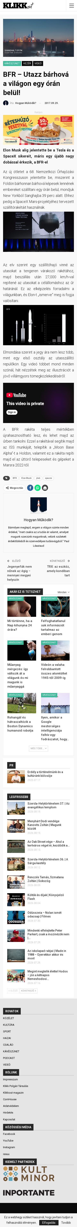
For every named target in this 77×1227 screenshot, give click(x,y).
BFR (15, 478)
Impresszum (10, 1079)
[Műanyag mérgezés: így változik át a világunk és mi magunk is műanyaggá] (21, 650)
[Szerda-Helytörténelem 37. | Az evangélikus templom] (16, 808)
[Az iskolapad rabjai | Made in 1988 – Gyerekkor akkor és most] (16, 955)
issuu (6, 1154)
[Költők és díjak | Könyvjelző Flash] (16, 899)
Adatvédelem (11, 1105)
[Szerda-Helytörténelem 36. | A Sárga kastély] (16, 864)
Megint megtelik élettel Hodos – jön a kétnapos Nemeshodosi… (48, 975)
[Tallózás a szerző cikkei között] (38, 505)
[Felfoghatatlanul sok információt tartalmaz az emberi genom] (55, 606)
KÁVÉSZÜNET (12, 63)
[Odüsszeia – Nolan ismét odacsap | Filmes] (16, 917)
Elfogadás (48, 1222)
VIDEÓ (38, 63)
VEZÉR (27, 63)
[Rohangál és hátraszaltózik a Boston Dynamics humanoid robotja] (21, 703)
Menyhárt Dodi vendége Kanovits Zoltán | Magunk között (44, 825)
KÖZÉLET (9, 1018)
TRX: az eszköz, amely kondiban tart (58, 571)
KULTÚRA (9, 1024)
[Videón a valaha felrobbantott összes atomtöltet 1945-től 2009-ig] (55, 650)
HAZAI (7, 1038)
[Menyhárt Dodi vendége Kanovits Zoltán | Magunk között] (16, 826)
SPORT (7, 1031)
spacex (48, 478)
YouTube (8, 1140)
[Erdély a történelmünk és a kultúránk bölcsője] (16, 776)
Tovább (66, 1222)
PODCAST (9, 1058)
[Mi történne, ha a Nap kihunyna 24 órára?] (21, 606)
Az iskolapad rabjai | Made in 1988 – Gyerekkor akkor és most (47, 954)
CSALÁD (8, 1044)
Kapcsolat (9, 1119)
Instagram (9, 1147)
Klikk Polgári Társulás (15, 1086)
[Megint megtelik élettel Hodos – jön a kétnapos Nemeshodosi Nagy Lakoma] (16, 976)
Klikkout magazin (13, 1092)
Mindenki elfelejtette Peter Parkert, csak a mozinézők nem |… (48, 934)
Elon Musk (26, 478)
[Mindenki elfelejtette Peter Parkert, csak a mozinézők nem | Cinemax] (16, 935)
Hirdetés (8, 1112)
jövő (38, 478)
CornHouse (9, 1099)
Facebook (9, 1134)
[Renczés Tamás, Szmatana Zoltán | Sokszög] (16, 882)
